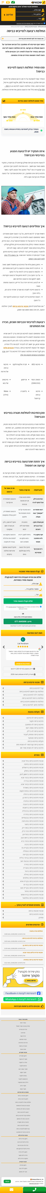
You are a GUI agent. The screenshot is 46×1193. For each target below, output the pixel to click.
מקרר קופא (23, 1089)
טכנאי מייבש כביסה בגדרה (33, 781)
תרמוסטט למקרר (23, 1079)
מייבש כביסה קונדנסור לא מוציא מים (29, 744)
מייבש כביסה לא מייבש (35, 717)
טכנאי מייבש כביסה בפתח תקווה (31, 791)
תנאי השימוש (29, 23)
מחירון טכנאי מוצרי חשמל (23, 1026)
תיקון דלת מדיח (23, 1152)
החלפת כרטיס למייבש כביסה (32, 698)
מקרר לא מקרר (23, 1059)
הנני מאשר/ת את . (29, 23)
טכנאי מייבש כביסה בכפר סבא (32, 777)
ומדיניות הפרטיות (21, 23)
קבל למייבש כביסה (36, 688)
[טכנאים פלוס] (38, 2)
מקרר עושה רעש (23, 1069)
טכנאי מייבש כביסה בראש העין (32, 837)
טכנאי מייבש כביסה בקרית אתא (31, 881)
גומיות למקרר (23, 1076)
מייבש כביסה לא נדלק (35, 731)
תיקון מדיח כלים (23, 1139)
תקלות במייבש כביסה (35, 741)
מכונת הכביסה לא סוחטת (23, 1105)
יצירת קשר (23, 1036)
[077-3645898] (13, 2)
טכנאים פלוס (8, 347)
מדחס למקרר (23, 1066)
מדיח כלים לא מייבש (23, 1142)
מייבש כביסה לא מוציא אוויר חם (31, 748)
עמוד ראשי (23, 1023)
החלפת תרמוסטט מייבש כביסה (31, 701)
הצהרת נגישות (23, 1046)
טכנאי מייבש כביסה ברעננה (33, 804)
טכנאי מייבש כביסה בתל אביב (32, 761)
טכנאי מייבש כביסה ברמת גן (33, 797)
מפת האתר (23, 1049)
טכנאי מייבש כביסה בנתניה (33, 801)
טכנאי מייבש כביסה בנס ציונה (32, 821)
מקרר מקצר (23, 1072)
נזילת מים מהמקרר (23, 1082)
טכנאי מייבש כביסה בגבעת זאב (31, 861)
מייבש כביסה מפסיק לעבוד (33, 734)
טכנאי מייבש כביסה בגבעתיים (32, 817)
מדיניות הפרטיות (12, 607)
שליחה (9, 14)
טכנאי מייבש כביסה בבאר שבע (32, 784)
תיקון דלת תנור (23, 1168)
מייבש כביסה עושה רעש (34, 728)
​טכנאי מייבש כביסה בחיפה (33, 764)
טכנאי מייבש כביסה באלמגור (32, 898)
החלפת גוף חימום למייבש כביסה (31, 691)
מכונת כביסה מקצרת (23, 1122)
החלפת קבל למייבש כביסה (23, 1115)
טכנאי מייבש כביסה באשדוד (33, 787)
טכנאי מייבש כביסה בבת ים (33, 884)
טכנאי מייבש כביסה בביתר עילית (31, 857)
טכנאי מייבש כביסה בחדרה (33, 814)
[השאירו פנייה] (8, 2)
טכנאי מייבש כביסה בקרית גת (32, 847)
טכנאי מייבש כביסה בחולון (33, 771)
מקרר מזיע (23, 1086)
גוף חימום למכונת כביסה (23, 1129)
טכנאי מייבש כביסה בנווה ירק (32, 827)
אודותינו (23, 1033)
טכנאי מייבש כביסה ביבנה (33, 844)
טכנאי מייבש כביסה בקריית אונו (31, 888)
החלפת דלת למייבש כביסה (33, 694)
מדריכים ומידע (23, 1029)
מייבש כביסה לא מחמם (23, 1119)
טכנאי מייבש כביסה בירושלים (32, 767)
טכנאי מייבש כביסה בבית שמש (32, 894)
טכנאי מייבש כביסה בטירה (33, 864)
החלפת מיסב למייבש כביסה (33, 705)
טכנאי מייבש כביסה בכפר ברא (32, 841)
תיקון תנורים (23, 1165)
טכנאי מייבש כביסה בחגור (33, 824)
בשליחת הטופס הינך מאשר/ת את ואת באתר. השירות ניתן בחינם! (22, 608)
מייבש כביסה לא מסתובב (34, 724)
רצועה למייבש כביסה (23, 1112)
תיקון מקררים (23, 1056)
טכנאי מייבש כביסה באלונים (33, 877)
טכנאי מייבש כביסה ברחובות (33, 807)
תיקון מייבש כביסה (23, 1099)
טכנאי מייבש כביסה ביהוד (34, 871)
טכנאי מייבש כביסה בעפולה (33, 851)
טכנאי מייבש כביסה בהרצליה (32, 811)
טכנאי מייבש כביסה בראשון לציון (31, 774)
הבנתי (7, 1181)
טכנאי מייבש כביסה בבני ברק (32, 831)
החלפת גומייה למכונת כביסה (23, 1102)
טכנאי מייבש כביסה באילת (33, 874)
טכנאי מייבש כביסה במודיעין (33, 834)
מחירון (41, 917)
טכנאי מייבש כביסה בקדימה (33, 854)
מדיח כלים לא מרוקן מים (23, 1149)
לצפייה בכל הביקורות (23, 664)
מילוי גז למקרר (23, 1062)
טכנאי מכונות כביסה (36, 911)
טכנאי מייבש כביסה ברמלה (33, 794)
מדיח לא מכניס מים (23, 1145)
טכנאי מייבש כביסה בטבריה (33, 868)
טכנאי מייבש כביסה (20, 306)
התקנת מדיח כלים (23, 1158)
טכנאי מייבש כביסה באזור (33, 891)
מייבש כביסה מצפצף (35, 738)
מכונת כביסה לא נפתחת (23, 1109)
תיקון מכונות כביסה (23, 1096)
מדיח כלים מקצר (23, 1155)
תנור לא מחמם (23, 1172)
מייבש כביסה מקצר (36, 721)
